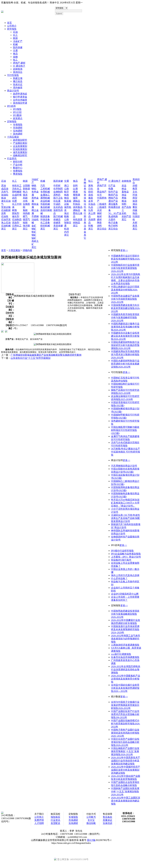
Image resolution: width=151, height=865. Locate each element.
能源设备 (45, 216)
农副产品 (126, 216)
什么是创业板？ (119, 578)
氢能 (25, 210)
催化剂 (15, 216)
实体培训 (107, 823)
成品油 (4, 188)
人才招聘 (39, 823)
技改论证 (17, 84)
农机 (124, 213)
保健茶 (56, 222)
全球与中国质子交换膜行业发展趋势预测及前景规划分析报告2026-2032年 (125, 705)
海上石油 (6, 222)
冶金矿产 (17, 41)
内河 (66, 232)
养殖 (124, 198)
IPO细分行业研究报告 (122, 550)
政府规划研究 (20, 140)
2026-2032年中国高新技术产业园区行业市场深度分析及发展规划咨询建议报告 (125, 760)
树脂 (14, 210)
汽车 (42, 185)
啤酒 (75, 191)
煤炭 (25, 195)
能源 (15, 38)
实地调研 (17, 130)
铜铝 (34, 188)
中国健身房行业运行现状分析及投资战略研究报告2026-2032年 (125, 258)
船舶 (66, 216)
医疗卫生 (58, 198)
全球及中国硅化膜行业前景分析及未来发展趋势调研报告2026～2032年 (125, 688)
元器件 (111, 219)
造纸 (90, 195)
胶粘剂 (15, 213)
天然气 (4, 191)
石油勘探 (6, 210)
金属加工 (45, 195)
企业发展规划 (20, 146)
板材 (99, 216)
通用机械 (45, 198)
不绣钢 (35, 216)
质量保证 (107, 820)
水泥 (99, 210)
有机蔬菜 (77, 219)
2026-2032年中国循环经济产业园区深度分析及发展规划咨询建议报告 (125, 770)
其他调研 (17, 134)
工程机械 (45, 188)
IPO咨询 (11, 106)
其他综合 (17, 72)
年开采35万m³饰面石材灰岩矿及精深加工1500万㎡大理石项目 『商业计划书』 (125, 502)
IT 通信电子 (19, 66)
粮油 (124, 201)
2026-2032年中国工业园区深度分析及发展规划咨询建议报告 (125, 800)
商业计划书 (13, 90)
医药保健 (17, 47)
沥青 (3, 213)
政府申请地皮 (20, 93)
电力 (25, 191)
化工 (15, 35)
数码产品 (113, 195)
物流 (66, 198)
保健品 (56, 219)
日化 (90, 188)
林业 (124, 188)
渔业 (124, 195)
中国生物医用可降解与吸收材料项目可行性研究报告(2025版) (125, 430)
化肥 (14, 201)
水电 (25, 201)
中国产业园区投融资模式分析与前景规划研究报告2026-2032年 (125, 723)
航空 (66, 191)
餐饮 (135, 207)
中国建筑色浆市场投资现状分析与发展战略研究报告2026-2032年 (125, 317)
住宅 (99, 195)
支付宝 (91, 820)
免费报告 (17, 171)
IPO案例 (17, 115)
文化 (135, 191)
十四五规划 (13, 137)
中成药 (56, 204)
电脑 (110, 188)
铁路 (66, 195)
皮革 (90, 201)
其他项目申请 (20, 103)
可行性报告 (13, 75)
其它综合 (101, 228)
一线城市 (101, 204)
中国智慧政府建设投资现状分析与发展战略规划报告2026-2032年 (125, 614)
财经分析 (17, 161)
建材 (99, 219)
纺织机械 (45, 225)
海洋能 (26, 225)
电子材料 (113, 225)
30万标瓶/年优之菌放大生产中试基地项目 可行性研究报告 (125, 451)
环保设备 (45, 219)
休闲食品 (77, 207)
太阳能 (26, 185)
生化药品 (58, 207)
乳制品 (76, 204)
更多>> (124, 250)
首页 (9, 22)
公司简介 (12, 26)
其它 (3, 228)
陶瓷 (99, 222)
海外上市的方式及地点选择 (125, 575)
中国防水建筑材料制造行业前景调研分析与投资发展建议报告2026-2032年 (125, 363)
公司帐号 (91, 817)
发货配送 (55, 823)
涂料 (99, 225)
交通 (15, 50)
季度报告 (17, 174)
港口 (66, 185)
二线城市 (101, 207)
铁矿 (34, 232)
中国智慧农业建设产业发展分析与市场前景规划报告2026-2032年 (125, 299)
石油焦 (4, 216)
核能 (25, 222)
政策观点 (17, 118)
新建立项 (17, 78)
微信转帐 (91, 823)
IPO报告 (17, 109)
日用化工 (17, 225)
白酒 (75, 188)
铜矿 (34, 228)
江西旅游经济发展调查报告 (125, 645)
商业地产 (101, 191)
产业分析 (17, 164)
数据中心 (17, 167)
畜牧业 (125, 191)
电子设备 (113, 222)
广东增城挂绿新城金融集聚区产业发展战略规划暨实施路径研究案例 (46, 355)
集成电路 (113, 216)
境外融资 (17, 87)
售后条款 (107, 817)
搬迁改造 (17, 81)
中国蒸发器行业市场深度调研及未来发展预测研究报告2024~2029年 (125, 629)
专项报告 (17, 124)
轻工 (15, 59)
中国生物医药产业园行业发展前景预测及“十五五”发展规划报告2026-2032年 (125, 751)
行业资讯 (12, 158)
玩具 (90, 210)
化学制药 (58, 188)
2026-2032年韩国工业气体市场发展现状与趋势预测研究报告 (125, 638)
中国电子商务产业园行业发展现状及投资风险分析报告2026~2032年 (125, 732)
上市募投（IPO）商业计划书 (126, 557)
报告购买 (55, 817)
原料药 (56, 195)
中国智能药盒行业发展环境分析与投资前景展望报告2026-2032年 (125, 268)
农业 (124, 185)
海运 (66, 213)
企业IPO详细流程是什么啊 (124, 594)
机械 (15, 44)
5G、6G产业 (114, 213)
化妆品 (91, 204)
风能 (25, 198)
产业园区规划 (20, 143)
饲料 (124, 204)
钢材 (99, 213)
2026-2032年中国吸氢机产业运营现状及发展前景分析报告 (125, 678)
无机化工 (17, 188)
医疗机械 (58, 216)
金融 (15, 56)
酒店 (135, 204)
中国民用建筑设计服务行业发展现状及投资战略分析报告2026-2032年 (125, 326)
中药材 (56, 185)
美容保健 (58, 225)
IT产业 (111, 185)
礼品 (90, 207)
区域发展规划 (20, 149)
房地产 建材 (19, 63)
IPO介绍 (17, 112)
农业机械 (45, 201)
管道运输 (6, 207)
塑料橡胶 (17, 191)
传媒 (135, 210)
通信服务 (113, 204)
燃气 (25, 216)
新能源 (26, 188)
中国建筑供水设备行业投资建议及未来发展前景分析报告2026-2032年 (125, 336)
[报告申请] (6, 331)
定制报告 (12, 121)
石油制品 (17, 219)
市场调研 (17, 127)
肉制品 (76, 222)
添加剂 (15, 222)
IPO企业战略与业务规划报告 (126, 553)
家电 (90, 185)
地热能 (26, 213)
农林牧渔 (17, 69)
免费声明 (39, 820)
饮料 (75, 185)
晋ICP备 (91, 840)
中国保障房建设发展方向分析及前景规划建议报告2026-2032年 (125, 308)
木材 (135, 222)
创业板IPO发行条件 (121, 560)
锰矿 (34, 238)
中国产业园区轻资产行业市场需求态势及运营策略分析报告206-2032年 (125, 714)
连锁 (135, 185)
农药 (14, 198)
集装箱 (67, 201)
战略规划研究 (20, 155)
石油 (15, 32)
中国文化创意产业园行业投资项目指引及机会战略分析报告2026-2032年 (125, 742)
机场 (66, 228)
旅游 (135, 201)
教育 (135, 188)
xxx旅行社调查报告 (121, 654)
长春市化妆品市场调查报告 (125, 657)
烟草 (75, 198)
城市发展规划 (20, 152)
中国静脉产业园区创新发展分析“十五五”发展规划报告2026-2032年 (125, 791)
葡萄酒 (76, 195)
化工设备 (45, 222)
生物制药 (58, 191)
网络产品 (113, 198)
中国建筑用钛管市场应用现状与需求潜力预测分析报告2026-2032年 (125, 354)
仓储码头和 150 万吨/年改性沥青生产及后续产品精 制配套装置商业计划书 (125, 518)
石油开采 (6, 219)
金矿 (34, 225)
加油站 (4, 195)
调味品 (76, 201)
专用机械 (45, 191)
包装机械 (45, 204)
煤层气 (26, 219)
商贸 (135, 198)
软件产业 (113, 191)
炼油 (3, 198)
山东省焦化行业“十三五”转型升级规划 (30, 358)
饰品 (135, 213)
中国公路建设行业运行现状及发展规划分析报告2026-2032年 (125, 289)
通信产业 (113, 201)
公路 (66, 188)
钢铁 (34, 185)
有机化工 (17, 185)
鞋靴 (90, 225)
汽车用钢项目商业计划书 (124, 465)
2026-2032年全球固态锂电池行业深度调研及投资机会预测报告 (125, 669)
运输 (66, 204)
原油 (3, 185)
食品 (15, 53)
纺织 (90, 191)
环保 (135, 195)
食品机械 (45, 207)
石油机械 (6, 225)
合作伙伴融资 (20, 100)
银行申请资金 (20, 97)
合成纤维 (17, 195)
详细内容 (27, 250)
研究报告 (12, 29)
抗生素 (56, 201)
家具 (135, 225)
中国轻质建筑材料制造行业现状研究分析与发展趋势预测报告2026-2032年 (125, 345)
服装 (90, 198)
